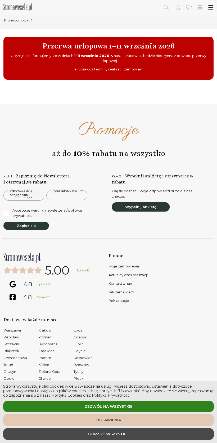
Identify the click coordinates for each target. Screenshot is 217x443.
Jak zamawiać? (121, 292)
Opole (9, 378)
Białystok (11, 351)
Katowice (46, 351)
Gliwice (44, 378)
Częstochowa (15, 358)
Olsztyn (9, 371)
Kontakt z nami (121, 283)
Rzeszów (81, 365)
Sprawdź (82, 270)
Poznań (45, 337)
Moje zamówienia (123, 266)
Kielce (43, 365)
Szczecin (11, 344)
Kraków (44, 330)
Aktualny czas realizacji (128, 275)
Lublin (79, 344)
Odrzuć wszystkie (108, 434)
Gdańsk (80, 337)
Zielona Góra (49, 371)
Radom (44, 358)
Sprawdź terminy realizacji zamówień (110, 69)
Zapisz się (26, 225)
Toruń (8, 365)
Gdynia (79, 351)
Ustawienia (108, 420)
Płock (79, 378)
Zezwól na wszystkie (109, 406)
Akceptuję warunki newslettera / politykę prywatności (47, 213)
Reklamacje (118, 300)
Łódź (78, 330)
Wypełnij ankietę (140, 207)
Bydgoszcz (47, 344)
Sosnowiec (83, 358)
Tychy (78, 371)
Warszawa (12, 330)
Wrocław (11, 337)
